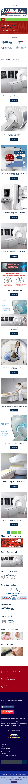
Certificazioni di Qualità (6, 752)
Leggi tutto (14, 100)
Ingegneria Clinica (5, 750)
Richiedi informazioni (10, 687)
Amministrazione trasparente (8, 755)
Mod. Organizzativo (6, 748)
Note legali (4, 742)
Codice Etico (4, 746)
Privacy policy (4, 744)
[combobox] (18, 63)
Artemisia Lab (4, 30)
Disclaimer (3, 753)
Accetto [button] (14, 782)
